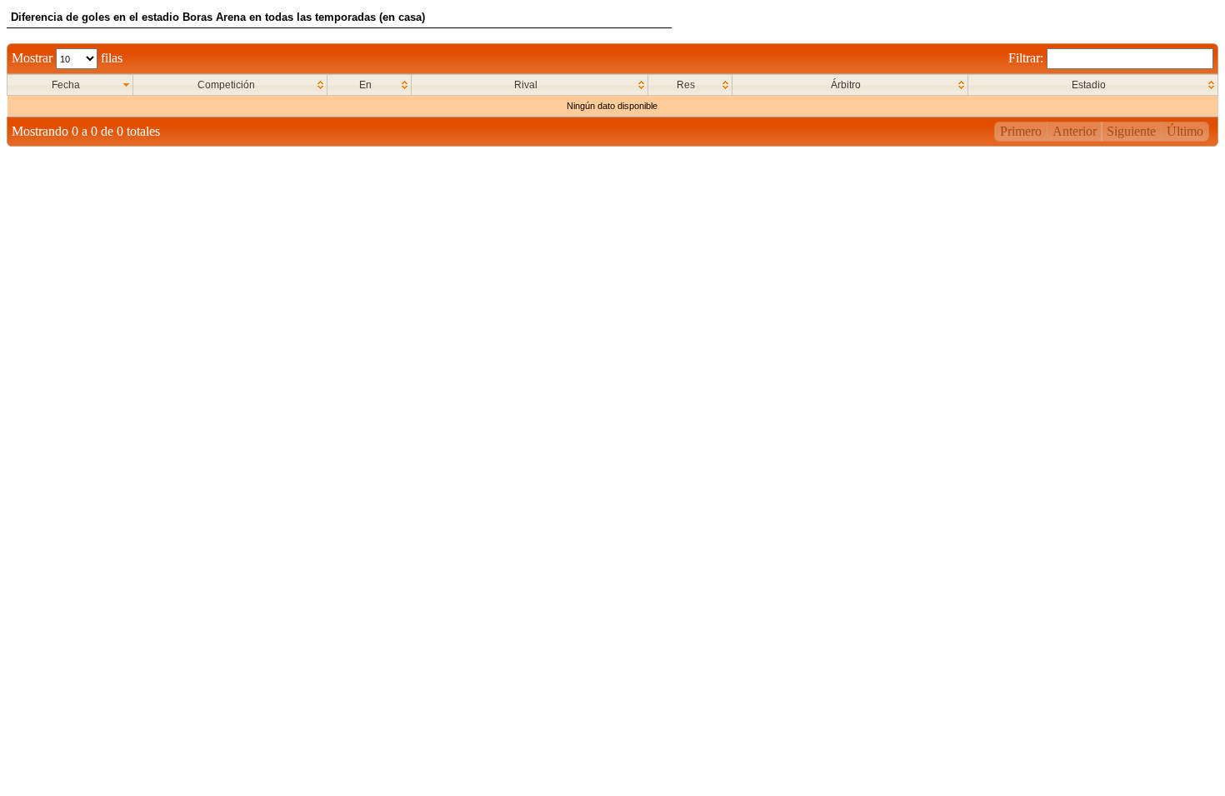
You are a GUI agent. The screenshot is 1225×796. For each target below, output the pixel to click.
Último (1185, 131)
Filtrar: (1027, 58)
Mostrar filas (67, 58)
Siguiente (1131, 131)
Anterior (1074, 131)
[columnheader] (70, 85)
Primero (1021, 131)
